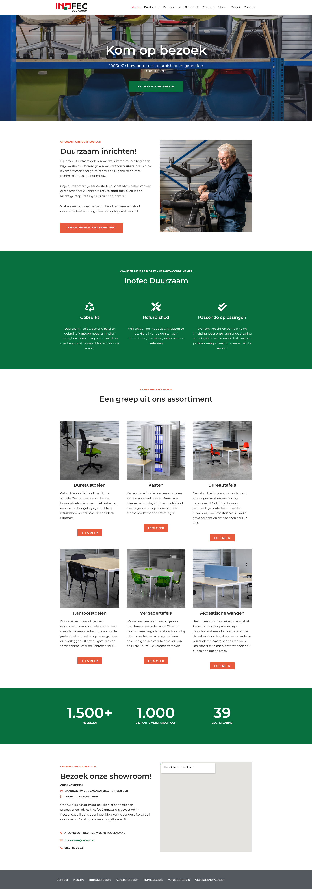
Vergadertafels (179, 879)
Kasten (78, 879)
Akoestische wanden (210, 879)
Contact (249, 7)
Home (135, 7)
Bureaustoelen (100, 879)
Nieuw (222, 7)
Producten (152, 7)
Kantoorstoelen (127, 879)
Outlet (235, 7)
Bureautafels (153, 879)
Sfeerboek (191, 7)
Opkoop (208, 7)
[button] (180, 7)
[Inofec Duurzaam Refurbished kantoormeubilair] (71, 7)
